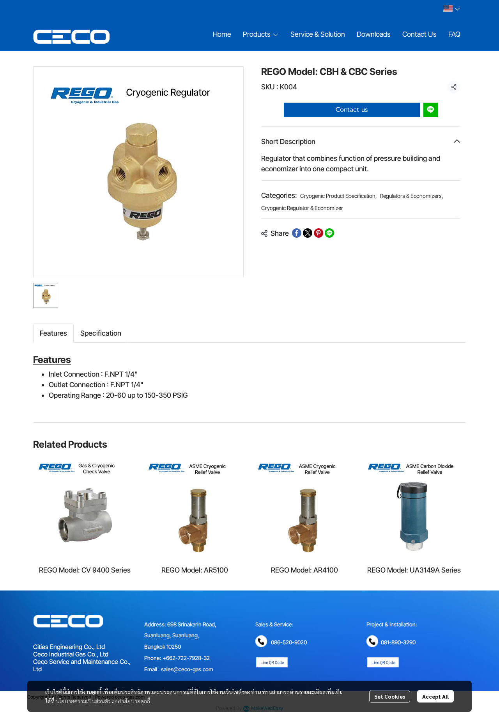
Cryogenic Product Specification (338, 195)
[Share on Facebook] (296, 233)
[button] (451, 9)
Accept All (435, 696)
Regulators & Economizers (411, 195)
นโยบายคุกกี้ (136, 700)
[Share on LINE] (329, 233)
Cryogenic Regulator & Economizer (302, 208)
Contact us (352, 109)
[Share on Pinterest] (318, 233)
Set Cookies (389, 696)
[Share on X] (307, 233)
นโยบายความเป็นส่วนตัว (83, 700)
